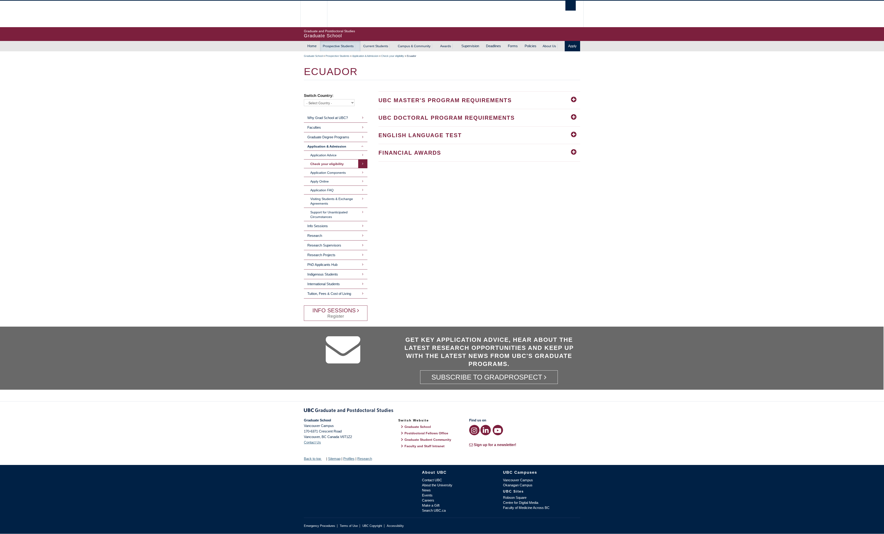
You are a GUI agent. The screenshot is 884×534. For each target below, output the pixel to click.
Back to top (313, 459)
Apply (572, 46)
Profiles (349, 459)
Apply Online (319, 181)
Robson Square (514, 497)
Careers (428, 500)
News (426, 490)
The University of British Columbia (313, 14)
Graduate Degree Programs (328, 137)
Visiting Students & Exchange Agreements (331, 201)
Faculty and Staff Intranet (424, 446)
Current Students (375, 46)
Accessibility (395, 526)
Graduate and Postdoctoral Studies (442, 411)
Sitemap (334, 459)
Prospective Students (338, 46)
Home (312, 46)
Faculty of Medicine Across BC (526, 508)
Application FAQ (322, 190)
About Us (549, 46)
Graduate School (313, 56)
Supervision (470, 46)
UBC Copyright (372, 526)
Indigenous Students (322, 274)
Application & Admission (365, 56)
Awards (445, 46)
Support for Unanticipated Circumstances (329, 214)
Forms (513, 46)
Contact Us (312, 442)
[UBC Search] (570, 6)
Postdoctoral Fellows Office (426, 433)
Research (314, 236)
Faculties (314, 127)
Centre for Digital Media (520, 503)
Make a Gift (430, 505)
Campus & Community (414, 46)
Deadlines (493, 46)
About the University (437, 485)
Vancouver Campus (518, 480)
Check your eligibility (392, 56)
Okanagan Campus (517, 485)
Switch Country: (319, 95)
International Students (323, 284)
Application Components (328, 172)
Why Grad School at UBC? (327, 118)
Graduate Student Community (427, 439)
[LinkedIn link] (485, 430)
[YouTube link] (498, 430)
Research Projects (321, 255)
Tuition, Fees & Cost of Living (329, 294)
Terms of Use (349, 526)
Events (427, 495)
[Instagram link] (474, 430)
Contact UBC (432, 480)
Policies (530, 46)
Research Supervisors (324, 245)
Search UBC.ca (434, 510)
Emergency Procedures (319, 526)
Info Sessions (317, 226)
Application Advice (323, 155)
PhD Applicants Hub (322, 265)
